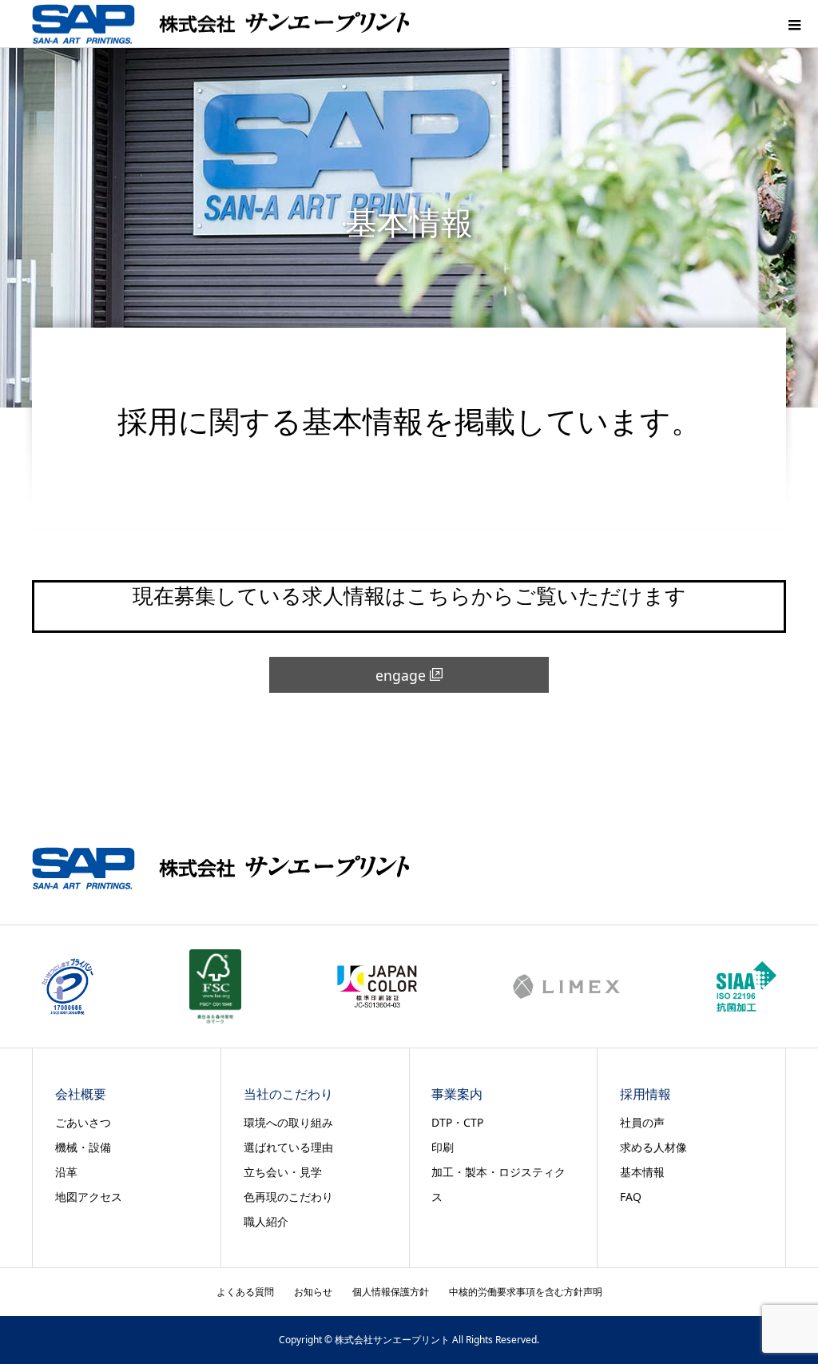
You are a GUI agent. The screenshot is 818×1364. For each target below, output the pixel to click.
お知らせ (313, 1291)
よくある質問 (245, 1291)
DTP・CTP (457, 1122)
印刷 (442, 1147)
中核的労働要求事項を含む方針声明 (525, 1291)
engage (400, 675)
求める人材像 (653, 1147)
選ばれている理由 (288, 1147)
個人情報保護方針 (390, 1291)
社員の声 (642, 1122)
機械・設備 (83, 1147)
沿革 (66, 1171)
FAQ (630, 1196)
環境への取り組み (288, 1122)
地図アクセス (88, 1196)
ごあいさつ (83, 1122)
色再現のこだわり (288, 1196)
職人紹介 (266, 1221)
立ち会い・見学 (283, 1171)
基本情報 (642, 1171)
